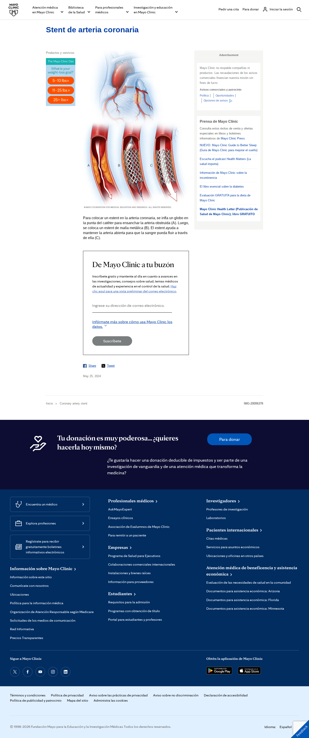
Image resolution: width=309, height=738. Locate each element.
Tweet (111, 365)
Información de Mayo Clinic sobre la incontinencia (223, 175)
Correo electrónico (93, 318)
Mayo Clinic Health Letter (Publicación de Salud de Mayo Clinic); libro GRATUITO (229, 211)
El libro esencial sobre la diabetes (222, 186)
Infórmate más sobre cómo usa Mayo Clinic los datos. (132, 324)
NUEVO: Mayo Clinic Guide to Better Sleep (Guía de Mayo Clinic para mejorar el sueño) (228, 147)
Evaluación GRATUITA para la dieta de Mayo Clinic (225, 198)
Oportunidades (225, 95)
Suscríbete (112, 340)
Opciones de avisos (216, 100)
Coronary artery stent (73, 403)
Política (204, 95)
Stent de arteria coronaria (92, 29)
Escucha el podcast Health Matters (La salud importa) (225, 161)
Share (92, 365)
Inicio (49, 403)
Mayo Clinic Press (233, 138)
